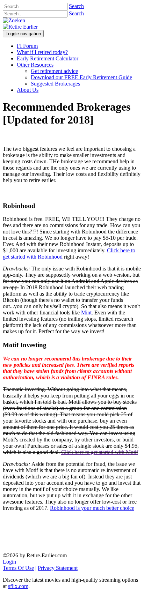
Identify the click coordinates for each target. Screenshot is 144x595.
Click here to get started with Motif (99, 452)
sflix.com (18, 586)
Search (76, 6)
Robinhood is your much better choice (92, 508)
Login (9, 562)
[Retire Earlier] (20, 27)
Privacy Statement (58, 568)
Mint (86, 312)
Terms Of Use (18, 568)
